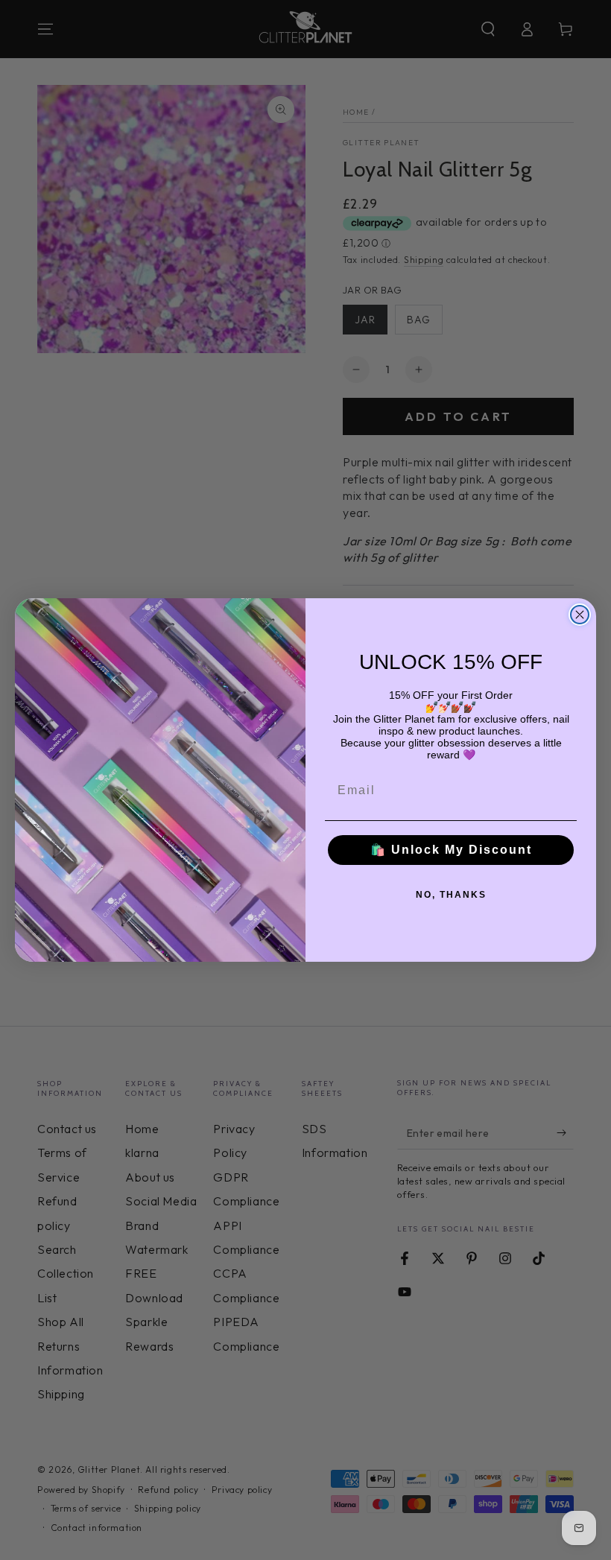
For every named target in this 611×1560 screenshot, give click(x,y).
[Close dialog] (580, 615)
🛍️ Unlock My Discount (451, 849)
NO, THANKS (451, 895)
